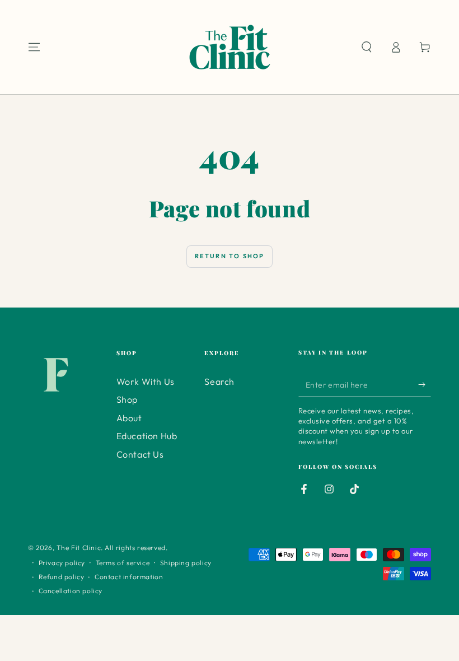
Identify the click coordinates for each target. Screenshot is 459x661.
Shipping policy (186, 562)
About (129, 417)
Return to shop (230, 256)
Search (219, 381)
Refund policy (62, 576)
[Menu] (34, 47)
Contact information (129, 576)
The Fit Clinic (79, 547)
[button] (366, 47)
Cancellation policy (70, 590)
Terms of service (123, 562)
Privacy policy (62, 562)
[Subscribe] (424, 384)
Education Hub (146, 435)
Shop (127, 399)
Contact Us (140, 454)
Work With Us (145, 381)
